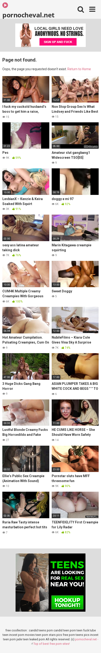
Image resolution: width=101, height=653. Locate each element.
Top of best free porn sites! (51, 643)
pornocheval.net (28, 14)
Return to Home (79, 69)
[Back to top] (92, 643)
